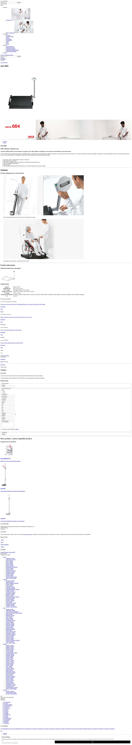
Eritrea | (9, 562)
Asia (4, 608)
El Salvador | (10, 592)
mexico (6, 710)
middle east (6, 714)
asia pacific (6, 719)
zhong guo (6, 708)
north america (7, 705)
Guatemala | (10, 593)
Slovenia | (10, 680)
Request (3, 385)
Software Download (10, 47)
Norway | (10, 673)
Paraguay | (10, 600)
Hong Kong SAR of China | (14, 613)
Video (4, 142)
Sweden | (10, 682)
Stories (7, 44)
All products (8, 20)
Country (4, 413)
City (3, 410)
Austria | (9, 645)
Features (5, 141)
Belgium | (10, 646)
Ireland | (9, 665)
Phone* (4, 415)
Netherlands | (10, 671)
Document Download (10, 49)
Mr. (4, 393)
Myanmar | (10, 625)
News (7, 42)
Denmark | (10, 654)
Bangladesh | (10, 610)
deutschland (7, 702)
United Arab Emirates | (13, 640)
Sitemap (5, 733)
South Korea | (11, 634)
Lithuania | (10, 669)
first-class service (28, 534)
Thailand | (10, 637)
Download (3, 306)
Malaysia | (10, 624)
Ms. (4, 391)
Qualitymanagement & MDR (12, 50)
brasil (5, 715)
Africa (4, 557)
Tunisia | (9, 574)
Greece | (9, 661)
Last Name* (5, 397)
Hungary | (10, 662)
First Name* (5, 394)
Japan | (9, 618)
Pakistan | (10, 628)
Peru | (9, 601)
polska (5, 713)
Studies (2, 547)
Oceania (5, 690)
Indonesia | (10, 615)
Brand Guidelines (5, 544)
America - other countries (11, 606)
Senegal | (9, 569)
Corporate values (9, 36)
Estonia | (9, 656)
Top (1, 731)
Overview (8, 35)
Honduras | (10, 594)
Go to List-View (4, 62)
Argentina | (10, 580)
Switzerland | (10, 683)
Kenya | (9, 564)
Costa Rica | (10, 588)
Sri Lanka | (10, 635)
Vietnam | (10, 641)
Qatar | (9, 630)
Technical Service (10, 46)
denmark (6, 723)
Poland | (9, 675)
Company (4, 399)
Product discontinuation (11, 51)
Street (3, 402)
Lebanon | (10, 623)
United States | (11, 603)
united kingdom (7, 704)
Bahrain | (10, 609)
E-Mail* (4, 418)
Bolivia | (9, 582)
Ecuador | (10, 590)
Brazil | (12, 583)
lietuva (5, 722)
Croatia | (9, 650)
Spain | (9, 681)
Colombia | (10, 587)
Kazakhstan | (10, 620)
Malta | (9, 670)
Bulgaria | (10, 649)
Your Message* (5, 421)
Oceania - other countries (11, 693)
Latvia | (9, 667)
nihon (5, 709)
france (5, 703)
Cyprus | (9, 651)
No (2, 405)
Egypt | (9, 560)
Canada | (9, 584)
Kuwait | (9, 621)
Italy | (9, 666)
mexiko (51, 728)
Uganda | (10, 575)
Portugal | (10, 676)
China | (12, 611)
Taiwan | (9, 636)
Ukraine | (10, 686)
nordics (6, 717)
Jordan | (9, 619)
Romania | (10, 677)
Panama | (10, 599)
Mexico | (10, 595)
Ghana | (9, 563)
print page (3, 364)
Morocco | (10, 565)
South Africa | (11, 570)
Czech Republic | (11, 652)
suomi (79, 728)
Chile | (9, 585)
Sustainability (9, 40)
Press (2, 542)
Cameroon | (10, 558)
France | (9, 659)
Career (7, 41)
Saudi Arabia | (11, 631)
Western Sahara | (11, 577)
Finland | (9, 657)
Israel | (9, 616)
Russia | (9, 678)
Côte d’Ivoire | (11, 559)
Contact (5, 52)
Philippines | (10, 629)
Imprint (5, 734)
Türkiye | (10, 639)
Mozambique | (11, 567)
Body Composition (10, 32)
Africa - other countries (11, 578)
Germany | (10, 660)
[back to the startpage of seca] (7, 55)
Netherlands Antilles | (12, 596)
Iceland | (9, 664)
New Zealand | (11, 692)
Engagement (8, 39)
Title (3, 390)
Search (19, 2)
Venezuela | (10, 605)
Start (2, 361)
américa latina (7, 718)
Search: (2, 2)
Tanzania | (10, 573)
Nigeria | (9, 568)
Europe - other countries (11, 688)
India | (9, 614)
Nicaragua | (10, 598)
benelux (6, 720)
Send (2, 309)
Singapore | (10, 632)
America (5, 579)
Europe (4, 644)
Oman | (9, 626)
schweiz (6, 707)
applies (16, 429)
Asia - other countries (10, 642)
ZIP (2, 407)
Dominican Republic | (12, 589)
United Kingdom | (11, 687)
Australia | (10, 691)
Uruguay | (10, 604)
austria (5, 712)
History (7, 37)
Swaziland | (10, 572)
